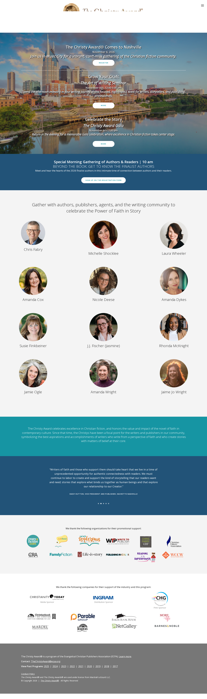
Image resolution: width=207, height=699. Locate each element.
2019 (98, 666)
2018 (106, 666)
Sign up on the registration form (103, 180)
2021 (80, 666)
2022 (72, 666)
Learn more (125, 656)
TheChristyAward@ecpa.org (45, 661)
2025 (46, 666)
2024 (55, 666)
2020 (89, 666)
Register (103, 63)
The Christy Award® (50, 680)
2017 (115, 666)
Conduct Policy (28, 674)
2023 (63, 666)
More (103, 105)
